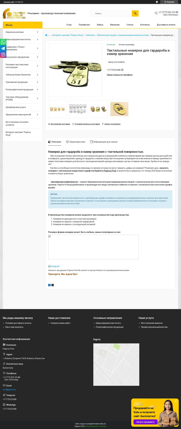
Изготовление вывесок (152, 323)
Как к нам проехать (14, 327)
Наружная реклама (15, 32)
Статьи (130, 25)
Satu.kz (103, 424)
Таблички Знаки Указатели (18, 75)
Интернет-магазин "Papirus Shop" (68, 35)
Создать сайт (9, 2)
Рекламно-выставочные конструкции (17, 66)
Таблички (90, 35)
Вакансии (114, 25)
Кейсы (100, 25)
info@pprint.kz (9, 389)
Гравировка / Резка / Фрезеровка (15, 48)
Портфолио (84, 25)
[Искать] (135, 13)
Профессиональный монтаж (154, 327)
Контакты (145, 25)
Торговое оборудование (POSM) (17, 98)
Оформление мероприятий (18, 114)
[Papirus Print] (14, 13)
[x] (52, 285)
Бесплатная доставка (60, 124)
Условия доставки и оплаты (18, 323)
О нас (69, 25)
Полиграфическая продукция (19, 89)
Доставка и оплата (166, 25)
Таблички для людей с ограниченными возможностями (123, 35)
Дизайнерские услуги (16, 107)
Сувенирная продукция (17, 82)
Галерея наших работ (61, 323)
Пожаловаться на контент (96, 426)
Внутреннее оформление (17, 57)
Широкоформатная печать (18, 39)
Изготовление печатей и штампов (17, 123)
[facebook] (49, 285)
